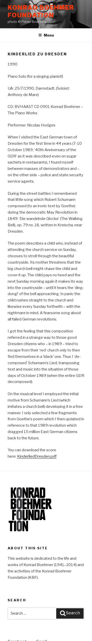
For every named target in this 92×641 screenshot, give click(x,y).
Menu (49, 35)
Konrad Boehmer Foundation (41, 11)
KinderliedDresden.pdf (36, 456)
